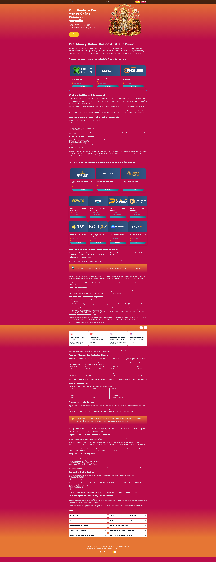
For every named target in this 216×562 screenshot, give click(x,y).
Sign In (137, 1)
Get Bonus (82, 86)
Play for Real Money (74, 34)
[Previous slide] (141, 327)
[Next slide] (145, 327)
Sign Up (144, 1)
